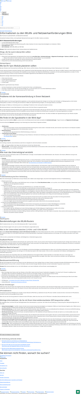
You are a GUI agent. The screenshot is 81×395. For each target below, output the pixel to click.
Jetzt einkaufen (3, 368)
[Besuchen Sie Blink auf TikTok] (31, 391)
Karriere (2, 375)
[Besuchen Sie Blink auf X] (23, 391)
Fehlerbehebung (8, 31)
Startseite (2, 31)
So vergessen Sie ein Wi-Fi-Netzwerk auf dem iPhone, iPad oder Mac (24, 280)
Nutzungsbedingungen (5, 384)
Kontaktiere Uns (3, 365)
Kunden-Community (4, 377)
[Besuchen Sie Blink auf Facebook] (4, 391)
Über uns (2, 372)
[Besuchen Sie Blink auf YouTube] (39, 391)
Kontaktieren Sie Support (5, 355)
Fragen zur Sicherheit (5, 389)
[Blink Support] (6, 0)
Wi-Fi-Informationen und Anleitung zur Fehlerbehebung (21, 341)
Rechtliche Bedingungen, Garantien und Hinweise (11, 380)
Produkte (2, 363)
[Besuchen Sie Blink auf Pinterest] (49, 391)
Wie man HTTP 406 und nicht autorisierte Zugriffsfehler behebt (16, 345)
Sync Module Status (8, 136)
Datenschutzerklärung (5, 382)
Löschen (4, 92)
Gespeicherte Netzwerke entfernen (19, 282)
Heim (1, 361)
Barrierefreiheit (3, 387)
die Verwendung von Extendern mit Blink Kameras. (40, 162)
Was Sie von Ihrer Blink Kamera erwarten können (21, 349)
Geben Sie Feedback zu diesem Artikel (10, 334)
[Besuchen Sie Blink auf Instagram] (15, 391)
